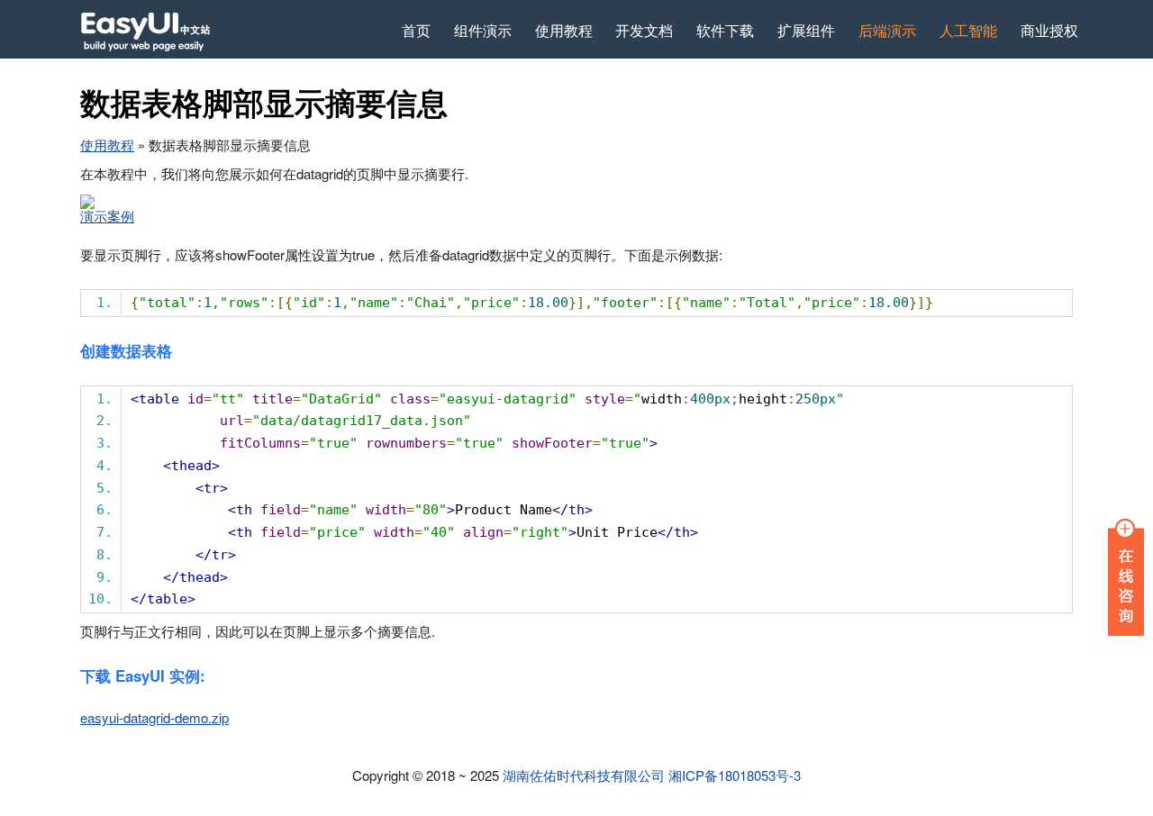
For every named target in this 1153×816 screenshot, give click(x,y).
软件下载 (725, 30)
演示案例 (107, 215)
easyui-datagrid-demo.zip (154, 717)
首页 (416, 30)
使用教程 (564, 30)
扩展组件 (806, 30)
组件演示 (483, 30)
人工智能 (968, 30)
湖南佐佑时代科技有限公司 (584, 775)
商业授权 (1049, 30)
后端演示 (887, 30)
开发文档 (644, 30)
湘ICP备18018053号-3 (734, 775)
